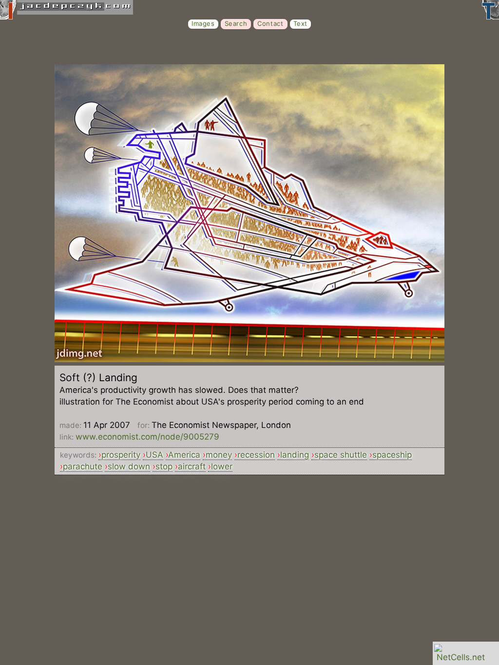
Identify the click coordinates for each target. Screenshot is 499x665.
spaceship (392, 455)
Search (236, 23)
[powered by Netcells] (460, 657)
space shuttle (340, 455)
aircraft (192, 466)
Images (203, 23)
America (184, 455)
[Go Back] (249, 359)
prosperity (120, 455)
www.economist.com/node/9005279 (147, 437)
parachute (82, 466)
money (219, 455)
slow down (129, 466)
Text (300, 23)
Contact (270, 23)
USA (154, 455)
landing (294, 455)
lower (221, 466)
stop (164, 466)
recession (256, 455)
